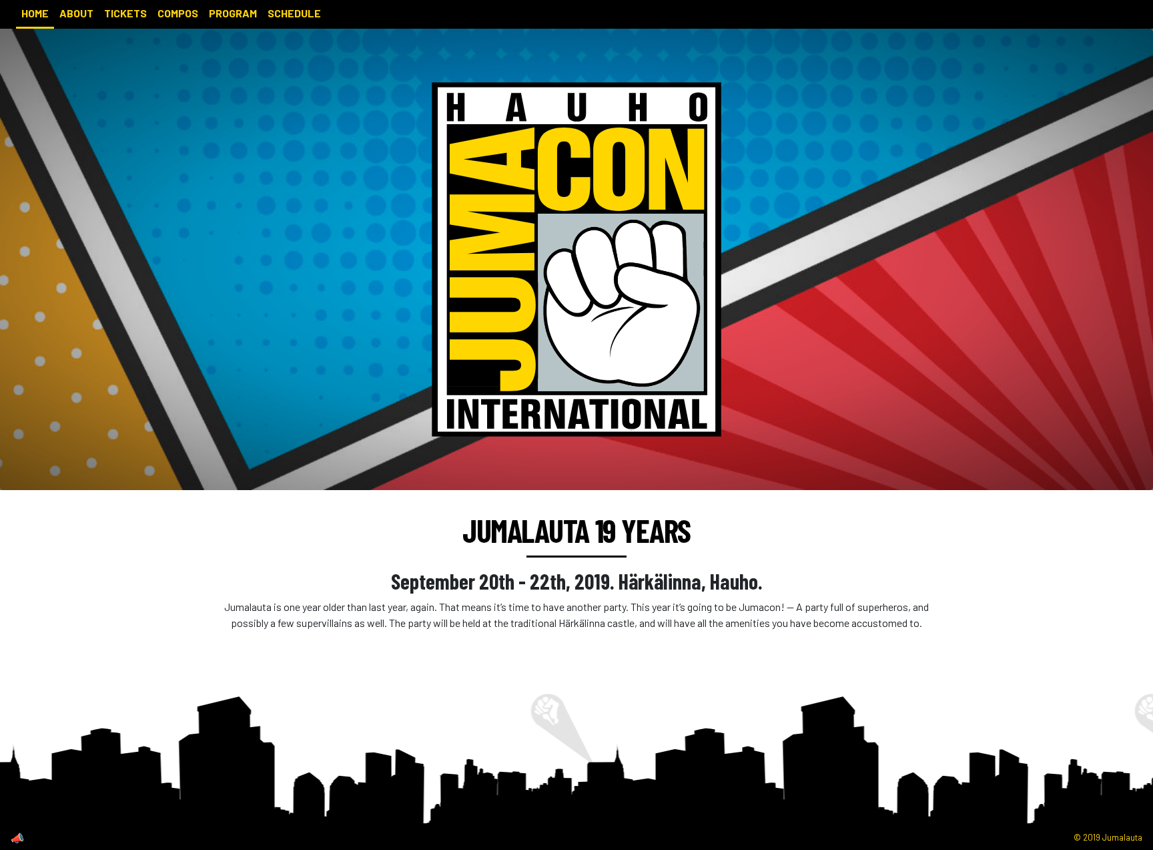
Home (35, 13)
